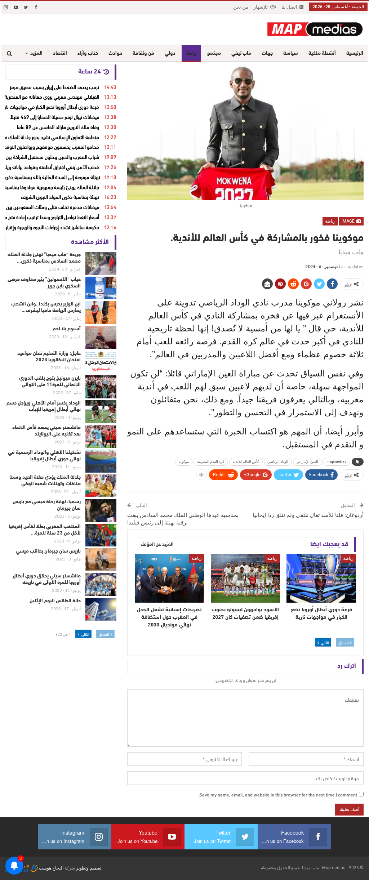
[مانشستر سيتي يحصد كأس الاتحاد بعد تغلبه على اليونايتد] (100, 436)
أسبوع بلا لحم (67, 329)
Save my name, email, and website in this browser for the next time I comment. (277, 794)
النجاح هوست (50, 868)
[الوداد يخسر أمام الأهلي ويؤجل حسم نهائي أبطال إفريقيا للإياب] (100, 411)
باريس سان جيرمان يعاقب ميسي (48, 551)
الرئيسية (354, 53)
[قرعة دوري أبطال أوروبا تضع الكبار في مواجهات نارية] (321, 578)
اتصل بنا (289, 7)
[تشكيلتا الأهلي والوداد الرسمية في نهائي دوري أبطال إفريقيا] (100, 461)
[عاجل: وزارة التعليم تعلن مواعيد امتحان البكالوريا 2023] (100, 362)
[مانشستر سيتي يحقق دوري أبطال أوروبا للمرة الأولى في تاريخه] (100, 584)
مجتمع (214, 53)
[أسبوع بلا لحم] (100, 337)
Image (349, 221)
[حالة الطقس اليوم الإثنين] (100, 609)
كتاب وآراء (87, 53)
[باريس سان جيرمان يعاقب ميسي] (100, 559)
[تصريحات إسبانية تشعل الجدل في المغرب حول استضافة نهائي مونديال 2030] (169, 578)
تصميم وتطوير (88, 868)
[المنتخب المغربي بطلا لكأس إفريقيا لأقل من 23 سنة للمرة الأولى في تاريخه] (100, 535)
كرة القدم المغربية (210, 462)
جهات (267, 53)
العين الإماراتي (307, 462)
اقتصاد (60, 53)
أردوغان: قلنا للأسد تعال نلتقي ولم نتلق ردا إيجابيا (308, 515)
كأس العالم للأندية (246, 462)
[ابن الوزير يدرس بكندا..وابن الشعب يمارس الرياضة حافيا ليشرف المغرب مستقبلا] (100, 312)
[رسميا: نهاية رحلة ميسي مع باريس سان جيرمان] (100, 510)
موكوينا (183, 462)
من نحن (240, 7)
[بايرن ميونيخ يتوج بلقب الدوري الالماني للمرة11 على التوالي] (100, 386)
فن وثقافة (143, 53)
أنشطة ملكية (322, 53)
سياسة (290, 53)
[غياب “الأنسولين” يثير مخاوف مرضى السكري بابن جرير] (100, 288)
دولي (170, 53)
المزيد (36, 53)
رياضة (191, 53)
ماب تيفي (241, 53)
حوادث (115, 53)
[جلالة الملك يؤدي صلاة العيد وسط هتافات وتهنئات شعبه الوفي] (100, 485)
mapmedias (336, 462)
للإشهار (261, 7)
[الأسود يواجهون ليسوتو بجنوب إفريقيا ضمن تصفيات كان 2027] (245, 578)
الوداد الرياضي (277, 462)
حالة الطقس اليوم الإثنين (55, 601)
